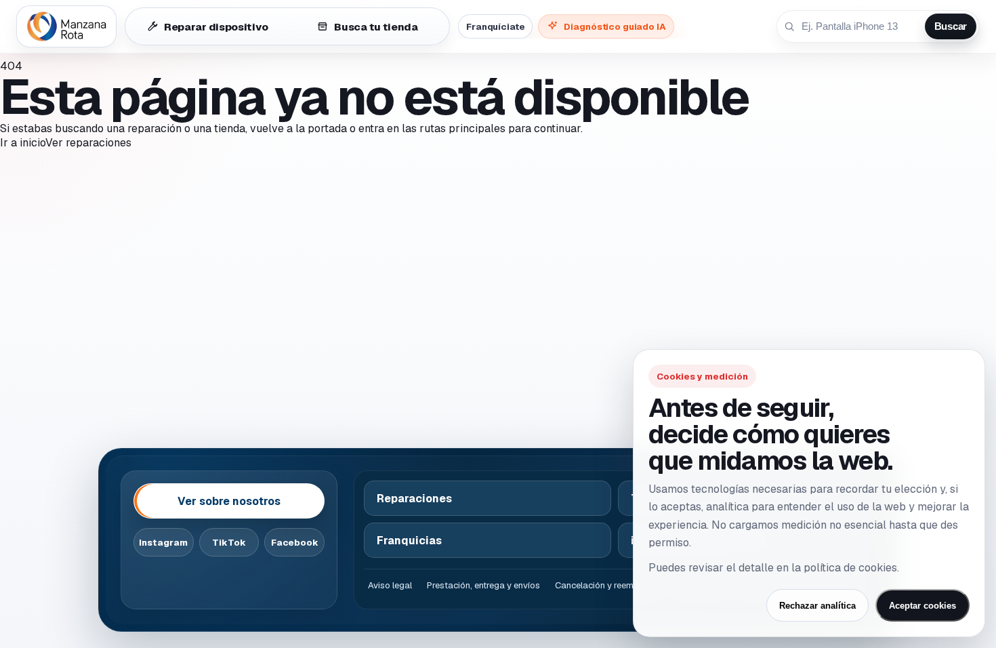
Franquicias (409, 540)
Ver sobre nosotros (229, 501)
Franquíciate (495, 26)
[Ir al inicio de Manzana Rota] (66, 26)
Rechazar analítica (817, 606)
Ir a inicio (22, 143)
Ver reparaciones (88, 143)
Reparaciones (414, 498)
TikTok (229, 542)
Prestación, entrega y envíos (483, 585)
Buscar (950, 26)
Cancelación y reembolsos (608, 585)
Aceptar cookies (922, 606)
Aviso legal (390, 585)
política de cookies (850, 568)
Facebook (294, 542)
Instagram (163, 542)
